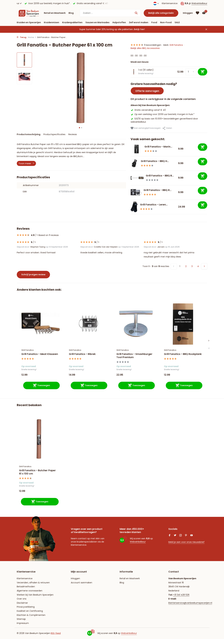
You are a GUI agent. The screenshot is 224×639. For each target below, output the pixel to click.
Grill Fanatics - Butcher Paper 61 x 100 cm (37, 472)
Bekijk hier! (139, 29)
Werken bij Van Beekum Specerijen (35, 594)
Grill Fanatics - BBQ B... (160, 175)
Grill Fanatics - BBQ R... (157, 190)
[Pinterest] (186, 535)
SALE (177, 22)
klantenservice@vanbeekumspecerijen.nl (190, 602)
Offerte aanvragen (147, 91)
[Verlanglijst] (197, 13)
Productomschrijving (28, 134)
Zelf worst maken (138, 22)
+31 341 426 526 (181, 594)
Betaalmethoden (26, 586)
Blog (71, 12)
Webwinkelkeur (199, 3)
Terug (23, 37)
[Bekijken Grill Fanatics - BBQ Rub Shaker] (136, 192)
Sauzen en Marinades (97, 22)
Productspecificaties (54, 134)
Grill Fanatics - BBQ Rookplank (183, 354)
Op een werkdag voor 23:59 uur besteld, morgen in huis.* (164, 114)
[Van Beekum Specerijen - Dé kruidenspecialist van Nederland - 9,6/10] (29, 13)
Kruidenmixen (51, 22)
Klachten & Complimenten (31, 615)
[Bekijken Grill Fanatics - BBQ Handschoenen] (135, 163)
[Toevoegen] (202, 147)
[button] (79, 127)
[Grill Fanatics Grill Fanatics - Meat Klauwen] (40, 323)
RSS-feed (56, 633)
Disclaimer (22, 602)
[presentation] (208, 348)
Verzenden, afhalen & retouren (33, 582)
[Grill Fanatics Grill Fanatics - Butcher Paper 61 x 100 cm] (39, 439)
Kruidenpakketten (72, 22)
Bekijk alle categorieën (161, 12)
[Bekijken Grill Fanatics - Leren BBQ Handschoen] (134, 207)
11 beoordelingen (152, 45)
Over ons (21, 598)
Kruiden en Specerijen (29, 22)
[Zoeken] (136, 12)
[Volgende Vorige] (204, 266)
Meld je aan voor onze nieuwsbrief (186, 542)
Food (154, 22)
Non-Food (166, 22)
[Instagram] (180, 535)
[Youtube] (191, 535)
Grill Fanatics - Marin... (158, 146)
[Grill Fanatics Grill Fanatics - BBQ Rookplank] (183, 323)
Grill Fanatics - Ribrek (82, 354)
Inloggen (75, 578)
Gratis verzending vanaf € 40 (150, 109)
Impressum (23, 623)
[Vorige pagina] (174, 266)
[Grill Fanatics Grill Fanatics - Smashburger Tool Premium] (135, 323)
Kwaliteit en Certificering (30, 610)
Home (31, 37)
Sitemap (21, 619)
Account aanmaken (81, 582)
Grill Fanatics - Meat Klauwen (39, 354)
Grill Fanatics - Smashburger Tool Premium (134, 356)
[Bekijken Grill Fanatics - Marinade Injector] (136, 149)
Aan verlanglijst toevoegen (147, 128)
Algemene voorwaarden (29, 590)
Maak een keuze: (140, 61)
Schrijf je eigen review (33, 274)
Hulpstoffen (119, 22)
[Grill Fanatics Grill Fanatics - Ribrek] (88, 323)
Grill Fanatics (176, 45)
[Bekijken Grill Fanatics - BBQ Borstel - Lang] (137, 178)
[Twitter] (175, 535)
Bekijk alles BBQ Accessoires (145, 48)
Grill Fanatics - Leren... (154, 204)
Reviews (72, 134)
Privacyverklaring (26, 606)
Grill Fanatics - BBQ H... (155, 161)
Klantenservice (170, 3)
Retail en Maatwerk (55, 12)
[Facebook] (169, 535)
